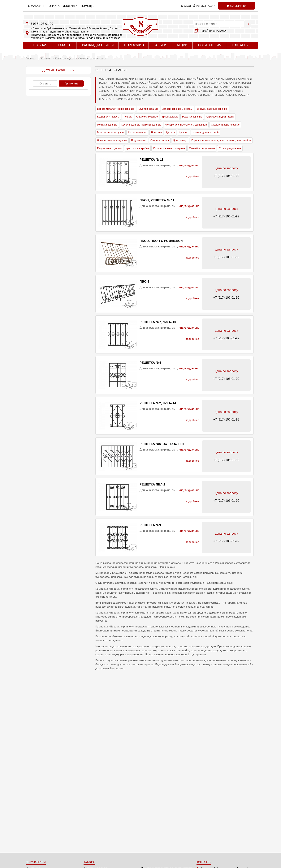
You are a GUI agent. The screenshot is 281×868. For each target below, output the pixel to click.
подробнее (192, 176)
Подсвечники (138, 140)
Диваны (170, 132)
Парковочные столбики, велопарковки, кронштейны (221, 140)
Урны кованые (170, 116)
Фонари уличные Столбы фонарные (186, 124)
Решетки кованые (192, 116)
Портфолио (134, 45)
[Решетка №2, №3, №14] (117, 416)
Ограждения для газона (220, 116)
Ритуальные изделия (109, 148)
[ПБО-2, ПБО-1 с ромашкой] (117, 253)
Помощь (87, 5)
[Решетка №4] (117, 375)
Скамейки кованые (147, 116)
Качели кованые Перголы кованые (141, 124)
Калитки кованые (148, 108)
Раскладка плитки (98, 45)
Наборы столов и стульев (112, 140)
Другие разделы (57, 70)
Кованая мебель (137, 132)
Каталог (64, 45)
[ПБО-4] (117, 294)
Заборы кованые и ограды (177, 108)
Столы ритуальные (230, 148)
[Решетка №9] (117, 538)
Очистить (45, 83)
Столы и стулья (159, 140)
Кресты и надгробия (137, 148)
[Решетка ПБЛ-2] (117, 497)
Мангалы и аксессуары (110, 132)
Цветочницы (180, 140)
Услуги (160, 45)
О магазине (36, 5)
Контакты (240, 45)
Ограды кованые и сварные (169, 148)
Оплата (54, 5)
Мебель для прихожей (205, 132)
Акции (182, 45)
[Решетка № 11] (117, 172)
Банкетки (156, 132)
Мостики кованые (107, 124)
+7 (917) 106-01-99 (226, 175)
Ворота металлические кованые (115, 108)
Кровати (183, 132)
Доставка (70, 5)
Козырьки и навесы (108, 116)
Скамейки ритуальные (202, 148)
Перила (127, 116)
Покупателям (209, 45)
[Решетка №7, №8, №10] (117, 334)
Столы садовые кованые (225, 124)
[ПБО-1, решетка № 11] (117, 213)
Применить (71, 83)
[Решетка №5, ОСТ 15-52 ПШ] (117, 456)
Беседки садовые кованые (212, 108)
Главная (40, 45)
